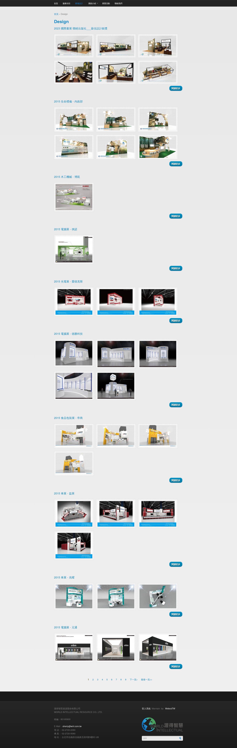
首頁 (56, 3)
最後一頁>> (146, 679)
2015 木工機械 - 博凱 (67, 177)
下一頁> (134, 679)
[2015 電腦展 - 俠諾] (74, 249)
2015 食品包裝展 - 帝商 (68, 418)
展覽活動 (106, 3)
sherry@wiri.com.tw (72, 726)
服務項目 (66, 3)
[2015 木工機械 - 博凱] (74, 197)
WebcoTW (170, 708)
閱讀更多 (176, 88)
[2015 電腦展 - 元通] (74, 647)
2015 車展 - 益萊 (64, 493)
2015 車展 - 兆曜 (64, 577)
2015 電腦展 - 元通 (65, 627)
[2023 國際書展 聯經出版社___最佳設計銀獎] (74, 46)
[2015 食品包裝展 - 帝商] (74, 436)
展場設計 (79, 3)
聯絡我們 (118, 3)
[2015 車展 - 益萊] (74, 513)
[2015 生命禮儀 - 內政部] (74, 119)
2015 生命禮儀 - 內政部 (68, 101)
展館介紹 (92, 3)
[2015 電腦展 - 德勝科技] (74, 353)
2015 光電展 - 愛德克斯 (68, 281)
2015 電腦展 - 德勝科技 (68, 334)
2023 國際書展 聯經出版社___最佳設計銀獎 (80, 28)
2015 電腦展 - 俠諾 (65, 229)
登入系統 (146, 708)
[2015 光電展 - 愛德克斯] (74, 301)
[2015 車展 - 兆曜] (74, 596)
